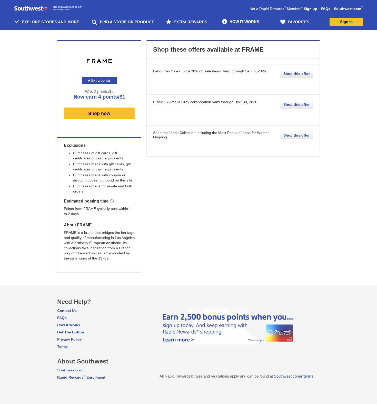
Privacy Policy (69, 339)
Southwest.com (348, 9)
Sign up (310, 9)
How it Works (68, 325)
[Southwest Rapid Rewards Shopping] (54, 8)
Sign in (346, 22)
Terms (62, 346)
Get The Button (70, 332)
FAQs (325, 9)
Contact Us (67, 311)
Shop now (99, 113)
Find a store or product (127, 22)
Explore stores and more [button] (50, 22)
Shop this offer (296, 74)
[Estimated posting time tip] (112, 201)
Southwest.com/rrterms (293, 376)
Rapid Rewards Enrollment (81, 377)
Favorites (298, 22)
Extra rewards (190, 22)
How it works (244, 22)
